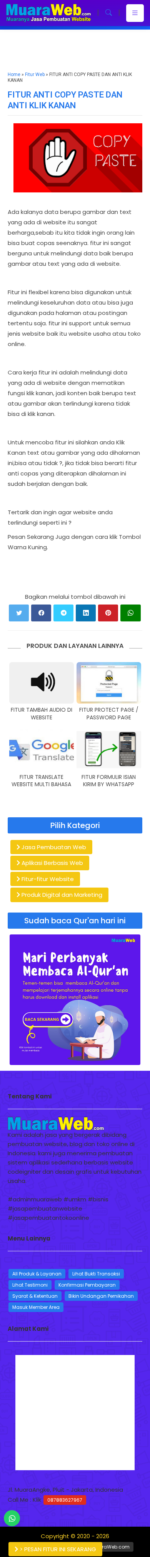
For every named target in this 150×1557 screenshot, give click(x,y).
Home (14, 74)
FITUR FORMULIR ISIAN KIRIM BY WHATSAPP (109, 781)
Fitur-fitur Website (47, 879)
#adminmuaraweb (35, 1199)
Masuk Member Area (36, 1307)
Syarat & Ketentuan (35, 1296)
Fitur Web (35, 74)
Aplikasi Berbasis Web (51, 863)
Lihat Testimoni (30, 1285)
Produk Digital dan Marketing (61, 895)
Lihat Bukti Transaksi (96, 1273)
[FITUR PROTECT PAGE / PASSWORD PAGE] (109, 683)
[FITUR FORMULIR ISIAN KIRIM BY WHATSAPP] (109, 750)
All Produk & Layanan (37, 1273)
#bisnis (98, 1199)
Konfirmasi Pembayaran (87, 1285)
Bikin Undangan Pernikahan (101, 1296)
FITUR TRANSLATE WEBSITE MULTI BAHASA (41, 781)
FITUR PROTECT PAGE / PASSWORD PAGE (108, 713)
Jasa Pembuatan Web (53, 847)
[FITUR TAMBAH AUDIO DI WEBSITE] (41, 683)
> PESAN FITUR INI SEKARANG (57, 1549)
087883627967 (64, 1500)
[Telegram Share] (63, 613)
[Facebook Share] (41, 613)
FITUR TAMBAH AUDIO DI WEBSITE (41, 713)
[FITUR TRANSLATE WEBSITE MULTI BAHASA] (41, 750)
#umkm (74, 1199)
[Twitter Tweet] (19, 613)
